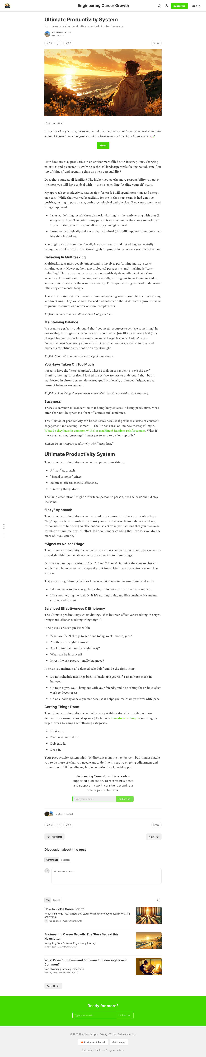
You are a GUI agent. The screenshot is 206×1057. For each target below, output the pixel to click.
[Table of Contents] (3, 528)
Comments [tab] (52, 859)
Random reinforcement (129, 430)
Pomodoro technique (125, 718)
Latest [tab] (56, 900)
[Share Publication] (166, 6)
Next (151, 836)
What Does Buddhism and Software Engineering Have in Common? (85, 962)
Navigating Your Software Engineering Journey (70, 943)
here (151, 136)
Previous (57, 836)
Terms (112, 1034)
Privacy (104, 1034)
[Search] (159, 6)
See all (51, 986)
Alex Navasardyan (61, 32)
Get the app (118, 1042)
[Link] (39, 257)
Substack (87, 1050)
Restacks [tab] (65, 859)
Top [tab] (48, 900)
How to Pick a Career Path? (64, 909)
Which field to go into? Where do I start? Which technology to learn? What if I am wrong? (87, 915)
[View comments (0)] (59, 43)
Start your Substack (95, 1042)
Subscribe (179, 5)
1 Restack (68, 813)
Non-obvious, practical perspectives (64, 968)
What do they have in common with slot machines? (78, 430)
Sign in (196, 5)
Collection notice (127, 1034)
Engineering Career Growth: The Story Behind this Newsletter (81, 936)
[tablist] (58, 860)
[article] (103, 917)
